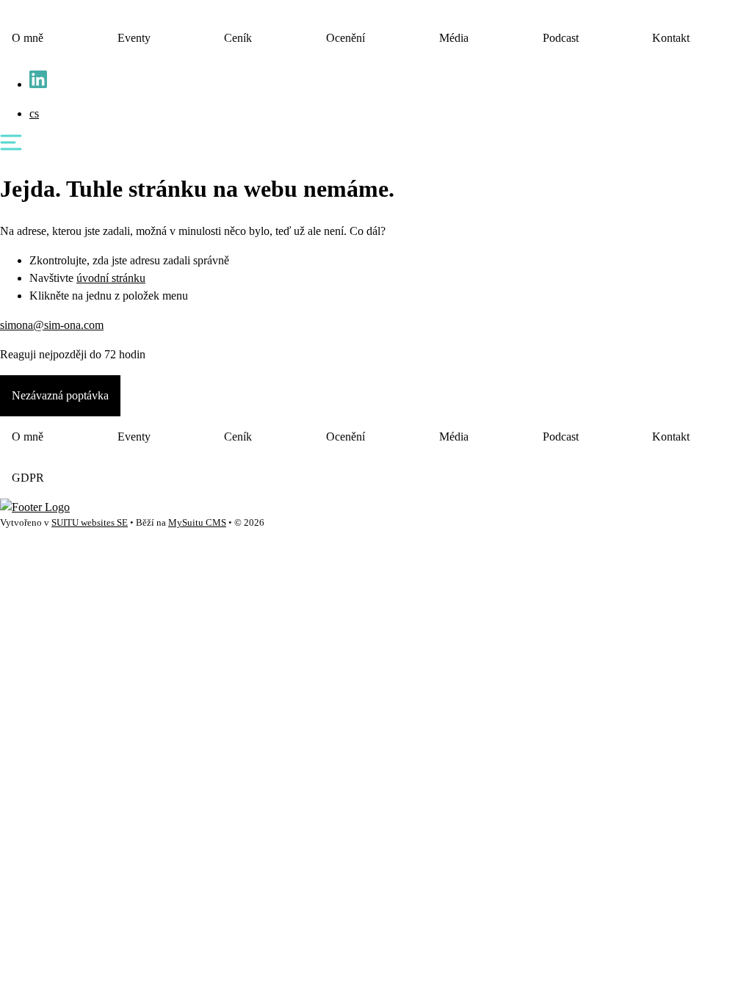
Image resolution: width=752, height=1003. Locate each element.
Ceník (238, 38)
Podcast (561, 38)
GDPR (28, 477)
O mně (27, 38)
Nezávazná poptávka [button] (60, 395)
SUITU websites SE (89, 523)
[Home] (35, 507)
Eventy (134, 38)
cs (34, 113)
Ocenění (345, 38)
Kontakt (671, 38)
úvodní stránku (110, 278)
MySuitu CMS (197, 523)
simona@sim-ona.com (52, 325)
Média (454, 38)
